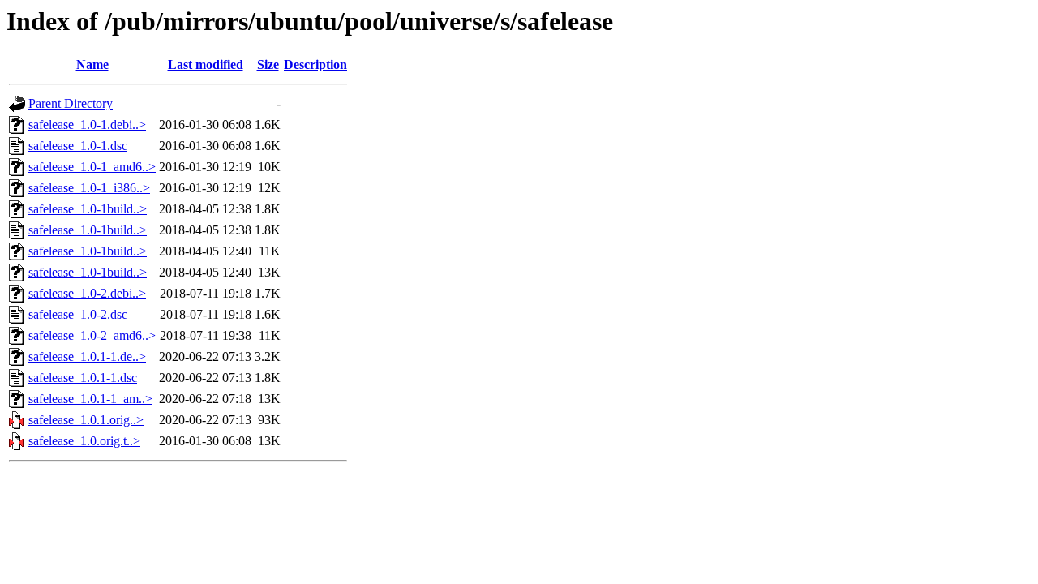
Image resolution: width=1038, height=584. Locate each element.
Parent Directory (70, 103)
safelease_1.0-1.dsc (77, 145)
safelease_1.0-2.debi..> (87, 293)
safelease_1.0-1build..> (87, 209)
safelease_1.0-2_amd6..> (92, 335)
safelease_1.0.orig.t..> (84, 441)
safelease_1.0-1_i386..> (89, 188)
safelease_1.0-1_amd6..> (92, 167)
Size (268, 64)
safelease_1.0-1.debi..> (87, 124)
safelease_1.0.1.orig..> (86, 420)
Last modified (205, 64)
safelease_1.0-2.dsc (77, 314)
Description (315, 64)
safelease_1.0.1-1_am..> (90, 399)
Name (92, 64)
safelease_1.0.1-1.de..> (87, 356)
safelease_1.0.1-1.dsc (82, 377)
